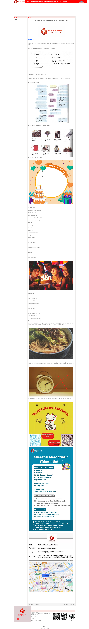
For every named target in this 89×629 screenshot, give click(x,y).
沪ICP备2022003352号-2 (38, 620)
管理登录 (47, 628)
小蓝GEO (44, 628)
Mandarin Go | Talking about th (70, 604)
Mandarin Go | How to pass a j (35, 604)
